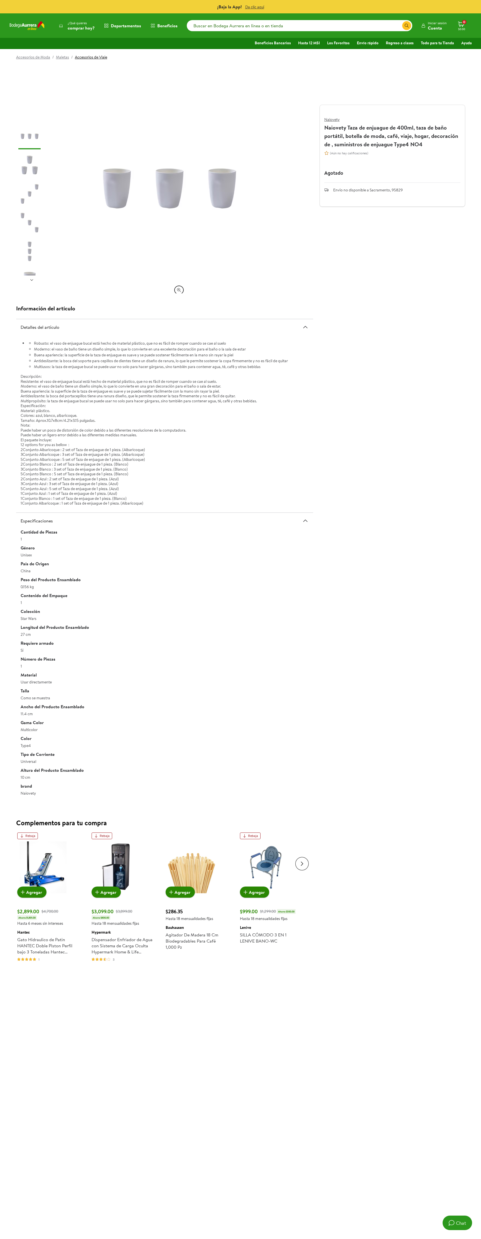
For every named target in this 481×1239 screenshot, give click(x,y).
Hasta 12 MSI (309, 43)
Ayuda (466, 43)
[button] (434, 25)
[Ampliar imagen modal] (179, 290)
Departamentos (126, 26)
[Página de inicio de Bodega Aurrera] (27, 25)
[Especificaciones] (305, 520)
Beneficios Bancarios (273, 43)
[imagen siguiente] (31, 280)
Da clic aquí (254, 7)
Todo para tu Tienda (437, 43)
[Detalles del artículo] (305, 326)
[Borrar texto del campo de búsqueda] (397, 25)
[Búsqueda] (406, 25)
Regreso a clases (400, 43)
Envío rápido (368, 43)
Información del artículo (45, 308)
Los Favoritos (338, 43)
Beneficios (167, 26)
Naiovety (332, 119)
